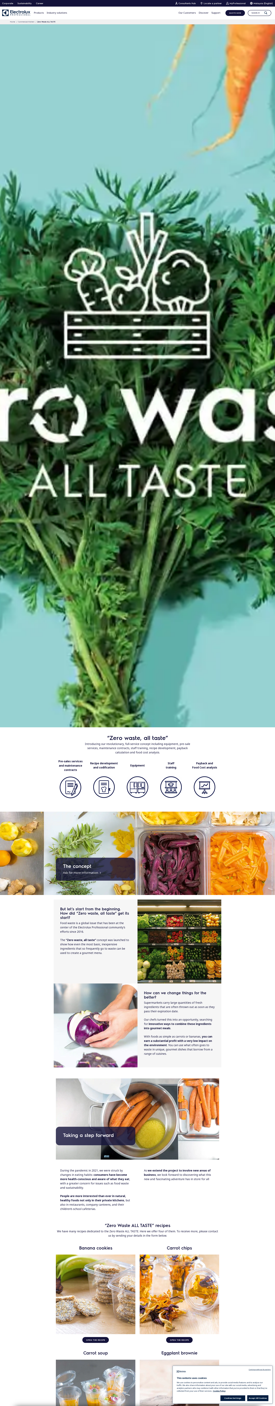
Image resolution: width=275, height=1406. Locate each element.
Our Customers (187, 12)
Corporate (7, 3)
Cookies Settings (232, 1398)
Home (12, 22)
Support (215, 12)
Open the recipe (95, 1340)
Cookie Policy (219, 1391)
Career (39, 3)
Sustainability (24, 3)
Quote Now (235, 13)
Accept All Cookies (258, 1398)
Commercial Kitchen (26, 22)
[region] (222, 1385)
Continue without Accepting (260, 1369)
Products (39, 12)
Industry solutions (57, 12)
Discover (204, 12)
